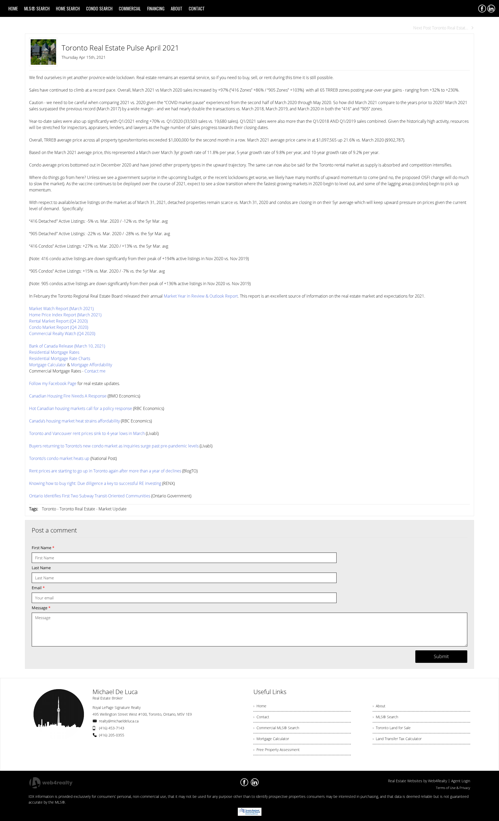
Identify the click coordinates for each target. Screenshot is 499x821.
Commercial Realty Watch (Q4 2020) (62, 333)
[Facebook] (482, 8)
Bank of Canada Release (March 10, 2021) (67, 346)
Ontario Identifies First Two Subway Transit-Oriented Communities (89, 496)
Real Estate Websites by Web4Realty (417, 780)
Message (41, 607)
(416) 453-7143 (111, 728)
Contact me (95, 371)
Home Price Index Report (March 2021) (65, 315)
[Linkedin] (491, 8)
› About (379, 705)
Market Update (113, 509)
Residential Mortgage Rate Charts (59, 358)
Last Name (41, 567)
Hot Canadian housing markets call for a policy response (80, 408)
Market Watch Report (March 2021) (61, 308)
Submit (441, 656)
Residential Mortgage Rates (54, 352)
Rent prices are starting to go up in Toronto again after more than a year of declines (105, 471)
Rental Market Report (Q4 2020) (58, 321)
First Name (43, 547)
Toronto (49, 509)
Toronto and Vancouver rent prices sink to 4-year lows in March (87, 433)
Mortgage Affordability (91, 365)
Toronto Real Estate (77, 509)
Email (38, 587)
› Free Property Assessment (276, 749)
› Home (259, 705)
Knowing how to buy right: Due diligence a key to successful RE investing (95, 483)
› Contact (261, 716)
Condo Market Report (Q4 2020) (58, 327)
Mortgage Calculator (47, 365)
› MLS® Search (385, 716)
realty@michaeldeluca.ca (119, 721)
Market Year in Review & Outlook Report (201, 296)
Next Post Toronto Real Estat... (440, 28)
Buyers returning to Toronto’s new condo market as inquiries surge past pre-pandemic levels (114, 446)
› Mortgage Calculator (271, 738)
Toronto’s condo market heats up (59, 458)
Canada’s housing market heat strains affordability (74, 421)
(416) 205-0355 (111, 735)
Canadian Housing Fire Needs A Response (68, 396)
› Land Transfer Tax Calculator (397, 738)
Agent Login (460, 780)
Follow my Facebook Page (52, 383)
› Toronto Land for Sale (392, 727)
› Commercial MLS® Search (276, 727)
